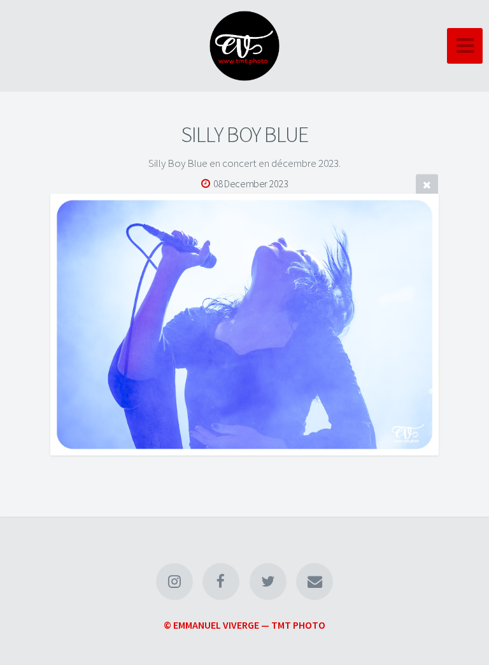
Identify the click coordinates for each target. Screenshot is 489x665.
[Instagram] (174, 581)
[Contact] (314, 581)
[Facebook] (220, 581)
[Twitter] (268, 581)
